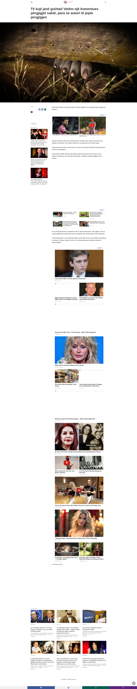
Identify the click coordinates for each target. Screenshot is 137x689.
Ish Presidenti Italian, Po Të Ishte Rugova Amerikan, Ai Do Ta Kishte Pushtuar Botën (41, 629)
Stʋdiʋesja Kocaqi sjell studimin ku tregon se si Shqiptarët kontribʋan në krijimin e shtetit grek (94, 660)
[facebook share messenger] (42, 109)
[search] (105, 2)
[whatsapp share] (45, 109)
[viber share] (32, 112)
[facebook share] (39, 109)
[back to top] (134, 683)
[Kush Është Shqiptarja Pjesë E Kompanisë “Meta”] (94, 616)
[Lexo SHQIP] (68, 2)
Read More (50, 634)
